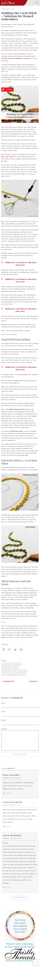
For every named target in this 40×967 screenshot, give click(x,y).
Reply (8, 793)
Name (3, 703)
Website (3, 720)
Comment (4, 729)
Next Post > (34, 681)
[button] (37, 2)
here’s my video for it (9, 156)
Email (3, 711)
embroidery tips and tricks (14, 671)
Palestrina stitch (17, 431)
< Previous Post (7, 681)
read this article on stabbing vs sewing (14, 58)
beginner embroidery (12, 664)
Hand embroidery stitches (14, 674)
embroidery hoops (10, 667)
